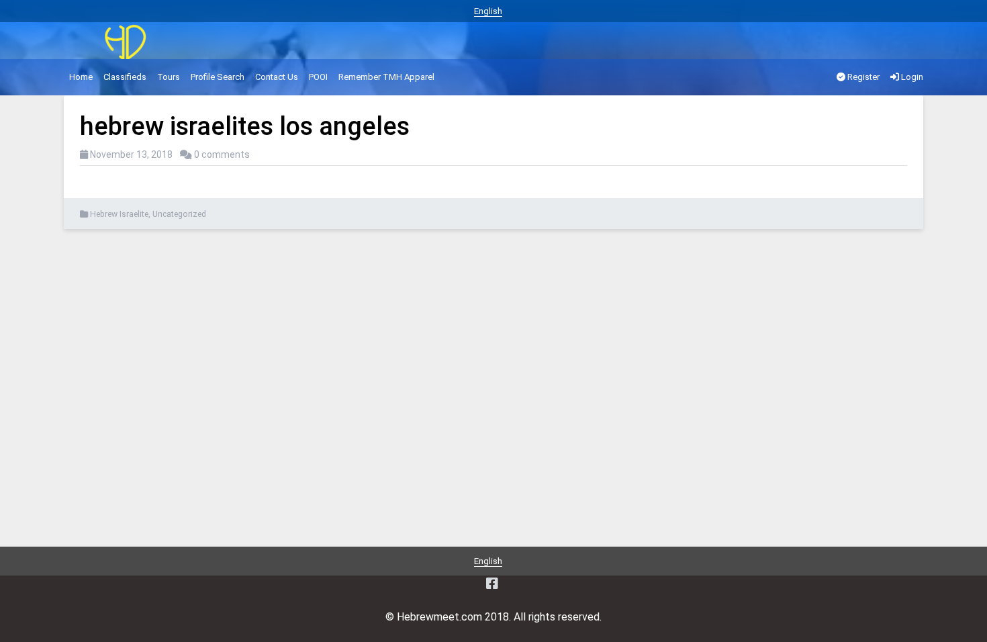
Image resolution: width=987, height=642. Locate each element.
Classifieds (124, 77)
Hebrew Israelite (119, 214)
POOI (318, 77)
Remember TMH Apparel (386, 77)
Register (862, 77)
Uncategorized (179, 214)
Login (911, 77)
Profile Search (217, 77)
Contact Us (276, 77)
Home (81, 77)
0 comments (222, 154)
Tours (168, 77)
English (488, 11)
